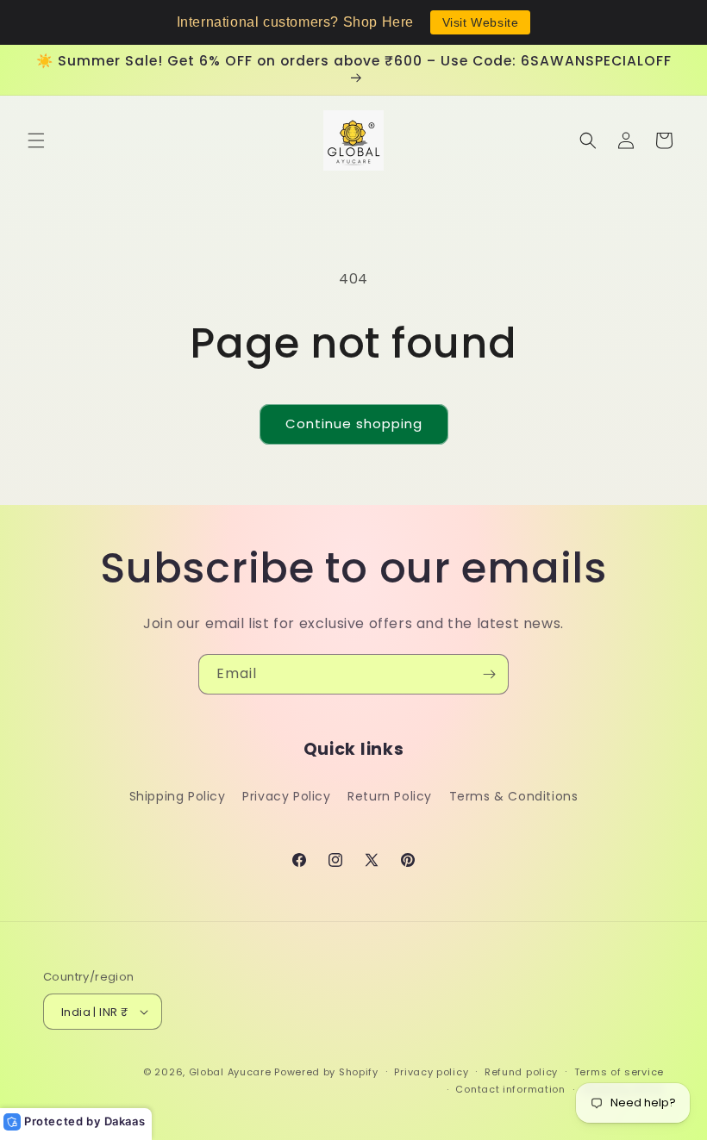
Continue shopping (353, 423)
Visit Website (480, 22)
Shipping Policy (177, 796)
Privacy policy (431, 1072)
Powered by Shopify (326, 1072)
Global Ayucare (230, 1072)
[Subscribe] (489, 674)
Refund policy (521, 1072)
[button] (36, 140)
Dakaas (125, 1121)
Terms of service (619, 1072)
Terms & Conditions (514, 796)
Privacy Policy (286, 796)
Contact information (510, 1089)
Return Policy (389, 796)
